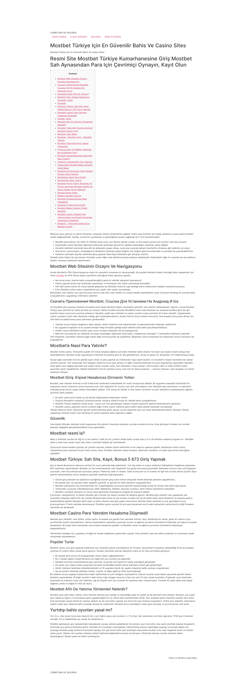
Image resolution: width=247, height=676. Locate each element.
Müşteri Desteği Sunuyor (69, 196)
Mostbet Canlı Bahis (67, 134)
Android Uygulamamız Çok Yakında (75, 162)
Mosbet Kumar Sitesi (67, 192)
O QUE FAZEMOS (78, 36)
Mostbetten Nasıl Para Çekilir (72, 177)
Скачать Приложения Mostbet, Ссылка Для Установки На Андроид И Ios (73, 88)
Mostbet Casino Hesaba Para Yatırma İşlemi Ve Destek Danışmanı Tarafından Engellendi (75, 217)
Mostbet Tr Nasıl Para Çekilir (71, 205)
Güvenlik (62, 103)
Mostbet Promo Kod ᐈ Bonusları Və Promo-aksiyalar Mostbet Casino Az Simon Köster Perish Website (75, 186)
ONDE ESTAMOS (113, 36)
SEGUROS (96, 36)
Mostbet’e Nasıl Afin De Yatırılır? (73, 94)
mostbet (60, 275)
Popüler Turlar (64, 118)
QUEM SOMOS (59, 36)
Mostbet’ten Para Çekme (70, 180)
